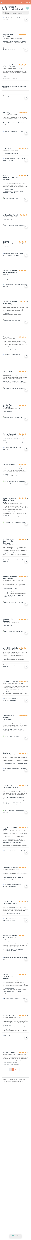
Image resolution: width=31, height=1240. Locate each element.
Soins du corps (13, 1079)
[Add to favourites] (26, 19)
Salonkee (4, 1079)
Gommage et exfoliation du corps (13, 1081)
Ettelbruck (22, 1079)
